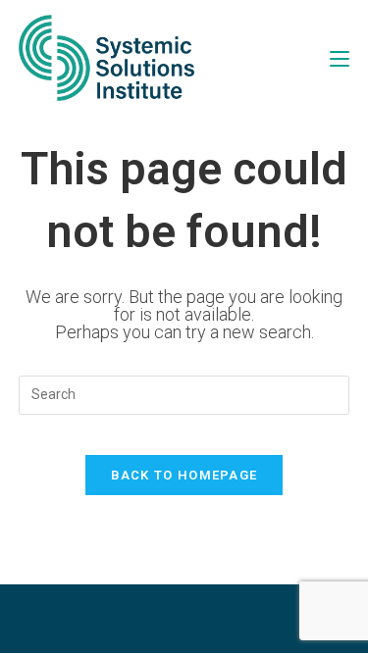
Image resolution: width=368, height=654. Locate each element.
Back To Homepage (184, 475)
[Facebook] (135, 618)
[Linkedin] (233, 618)
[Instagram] (184, 618)
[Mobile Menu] (339, 57)
